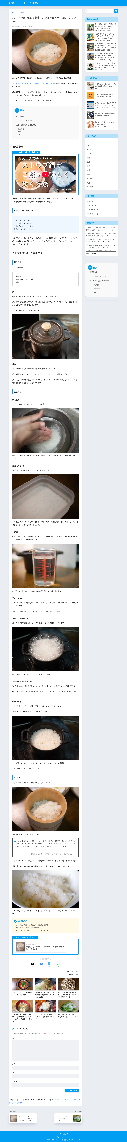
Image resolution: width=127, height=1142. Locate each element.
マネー (89, 158)
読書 (88, 174)
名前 (15, 1064)
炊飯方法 (21, 131)
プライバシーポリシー (63, 1137)
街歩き (89, 170)
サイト (14, 1081)
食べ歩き (90, 187)
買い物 (89, 179)
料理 (77, 971)
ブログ (89, 154)
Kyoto (89, 145)
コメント (16, 1039)
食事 (77, 974)
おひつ (20, 134)
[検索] (116, 11)
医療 (88, 162)
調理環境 (21, 129)
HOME (65, 1134)
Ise (88, 141)
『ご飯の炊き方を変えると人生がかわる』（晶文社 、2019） (34, 83)
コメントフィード (93, 209)
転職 (88, 183)
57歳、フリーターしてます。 (24, 3)
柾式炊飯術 (20, 116)
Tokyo (89, 149)
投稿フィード (92, 205)
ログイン (90, 201)
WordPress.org (92, 214)
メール (15, 1073)
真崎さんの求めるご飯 (25, 120)
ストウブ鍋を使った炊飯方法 (26, 125)
